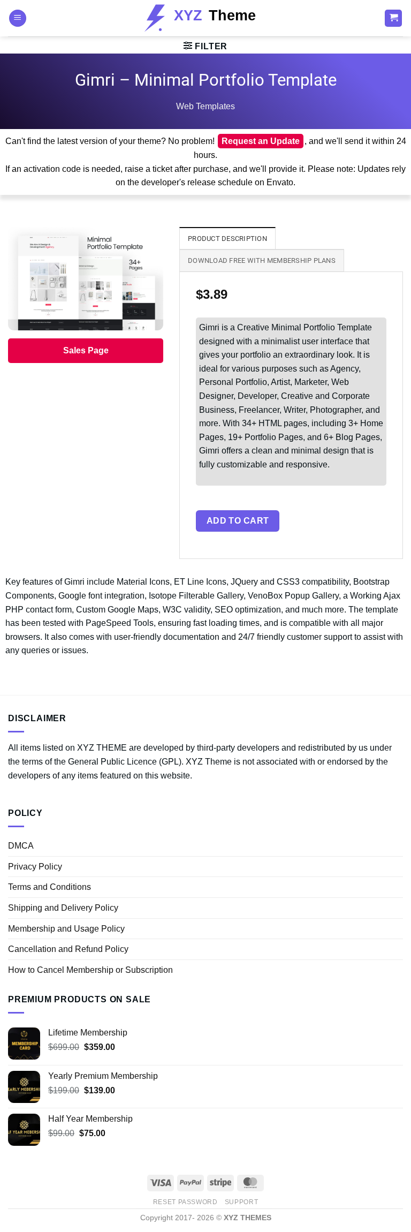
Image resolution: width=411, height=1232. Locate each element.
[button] (17, 18)
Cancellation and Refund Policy (68, 949)
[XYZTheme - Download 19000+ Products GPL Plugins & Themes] (206, 18)
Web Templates (205, 106)
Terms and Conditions (49, 886)
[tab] (227, 238)
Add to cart (238, 520)
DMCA (21, 845)
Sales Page (86, 350)
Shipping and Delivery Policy (63, 907)
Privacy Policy (35, 866)
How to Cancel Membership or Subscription (90, 969)
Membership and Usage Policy (66, 928)
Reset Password (185, 1202)
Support (241, 1202)
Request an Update (261, 141)
